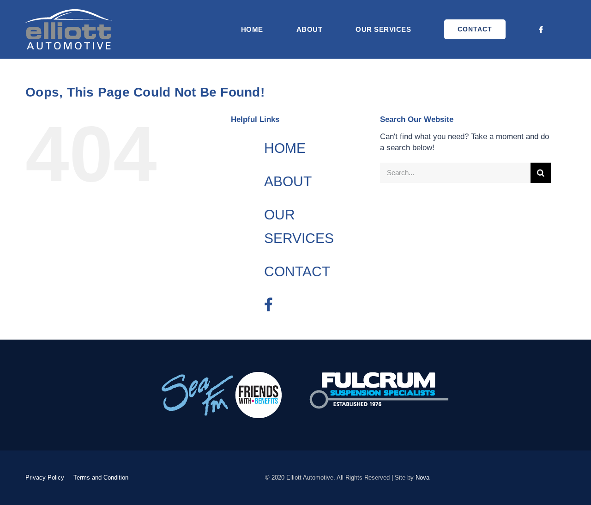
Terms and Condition (100, 477)
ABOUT (288, 181)
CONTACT (297, 271)
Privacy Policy (44, 477)
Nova (422, 477)
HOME (285, 148)
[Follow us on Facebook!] (541, 29)
